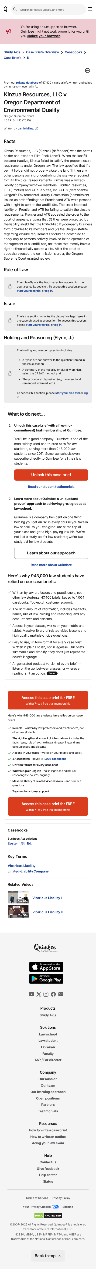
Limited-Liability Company (28, 871)
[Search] (15, 9)
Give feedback (48, 1169)
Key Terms (17, 856)
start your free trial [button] (29, 290)
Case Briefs (12, 58)
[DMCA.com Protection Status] (48, 1215)
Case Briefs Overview (42, 52)
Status (48, 1181)
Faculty (48, 1053)
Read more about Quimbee (51, 565)
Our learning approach (48, 1092)
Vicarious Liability (21, 866)
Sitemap (67, 1206)
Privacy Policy (61, 1197)
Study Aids (12, 52)
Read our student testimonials (51, 487)
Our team (48, 1085)
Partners (48, 1104)
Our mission (48, 1079)
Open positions (48, 1098)
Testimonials (48, 1111)
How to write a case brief (48, 1130)
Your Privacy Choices (37, 1206)
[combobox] (48, 9)
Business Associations (23, 838)
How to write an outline (48, 1137)
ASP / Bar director (48, 1060)
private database (27, 82)
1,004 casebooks (55, 758)
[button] (51, 475)
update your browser (43, 36)
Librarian (48, 1047)
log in (48, 290)
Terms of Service (37, 1197)
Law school (48, 1034)
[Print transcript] (87, 70)
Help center (48, 1175)
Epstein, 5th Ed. (20, 843)
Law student (48, 1040)
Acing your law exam (48, 1143)
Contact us (48, 1162)
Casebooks (73, 52)
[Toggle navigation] (90, 8)
